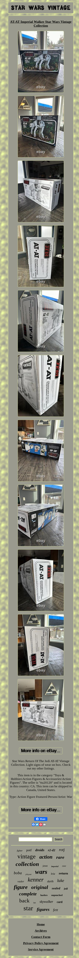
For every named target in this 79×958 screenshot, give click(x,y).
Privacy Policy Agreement (41, 943)
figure (21, 887)
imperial (54, 866)
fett (55, 910)
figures (43, 909)
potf (29, 850)
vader (20, 881)
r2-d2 (51, 850)
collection (27, 864)
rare (60, 857)
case (64, 866)
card (59, 901)
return (63, 873)
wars (41, 871)
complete (28, 894)
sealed (56, 888)
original (39, 887)
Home (41, 924)
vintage (26, 856)
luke (60, 880)
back (24, 900)
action (46, 857)
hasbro (44, 895)
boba (18, 873)
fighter (20, 850)
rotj (62, 849)
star (28, 908)
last (34, 903)
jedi (66, 888)
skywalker (46, 901)
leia (53, 873)
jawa (45, 865)
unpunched (56, 895)
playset (28, 874)
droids (39, 850)
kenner (36, 879)
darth (50, 881)
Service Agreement (41, 949)
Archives (41, 930)
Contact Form (40, 937)
